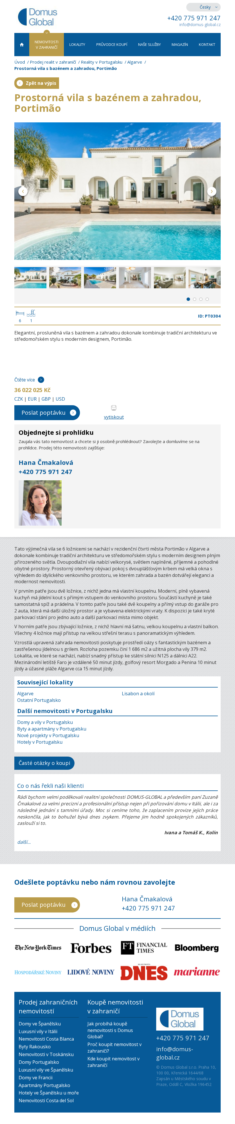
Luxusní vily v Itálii (38, 1031)
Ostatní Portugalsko (39, 700)
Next (212, 192)
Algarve (134, 62)
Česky (205, 7)
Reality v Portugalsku (101, 62)
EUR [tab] (32, 399)
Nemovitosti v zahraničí (46, 44)
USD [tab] (60, 399)
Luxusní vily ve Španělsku (46, 1070)
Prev (23, 192)
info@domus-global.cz (200, 24)
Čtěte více (24, 380)
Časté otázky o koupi (44, 762)
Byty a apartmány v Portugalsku (51, 729)
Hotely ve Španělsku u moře (49, 1093)
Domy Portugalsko (39, 1062)
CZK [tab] (18, 399)
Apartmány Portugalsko (44, 1085)
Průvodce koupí (111, 44)
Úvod (19, 62)
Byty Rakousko (35, 1046)
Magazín (180, 44)
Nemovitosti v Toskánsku (46, 1054)
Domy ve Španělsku (40, 1024)
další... (24, 842)
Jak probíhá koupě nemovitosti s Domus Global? (110, 1030)
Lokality (77, 44)
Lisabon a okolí (138, 693)
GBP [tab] (46, 399)
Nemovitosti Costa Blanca (46, 1039)
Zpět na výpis (41, 83)
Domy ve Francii (35, 1077)
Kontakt (207, 44)
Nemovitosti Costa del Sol (46, 1100)
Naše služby (149, 44)
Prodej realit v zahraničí (53, 62)
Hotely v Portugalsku (39, 742)
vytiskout (114, 417)
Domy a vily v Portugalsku (45, 722)
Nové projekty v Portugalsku (48, 735)
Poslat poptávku (43, 412)
